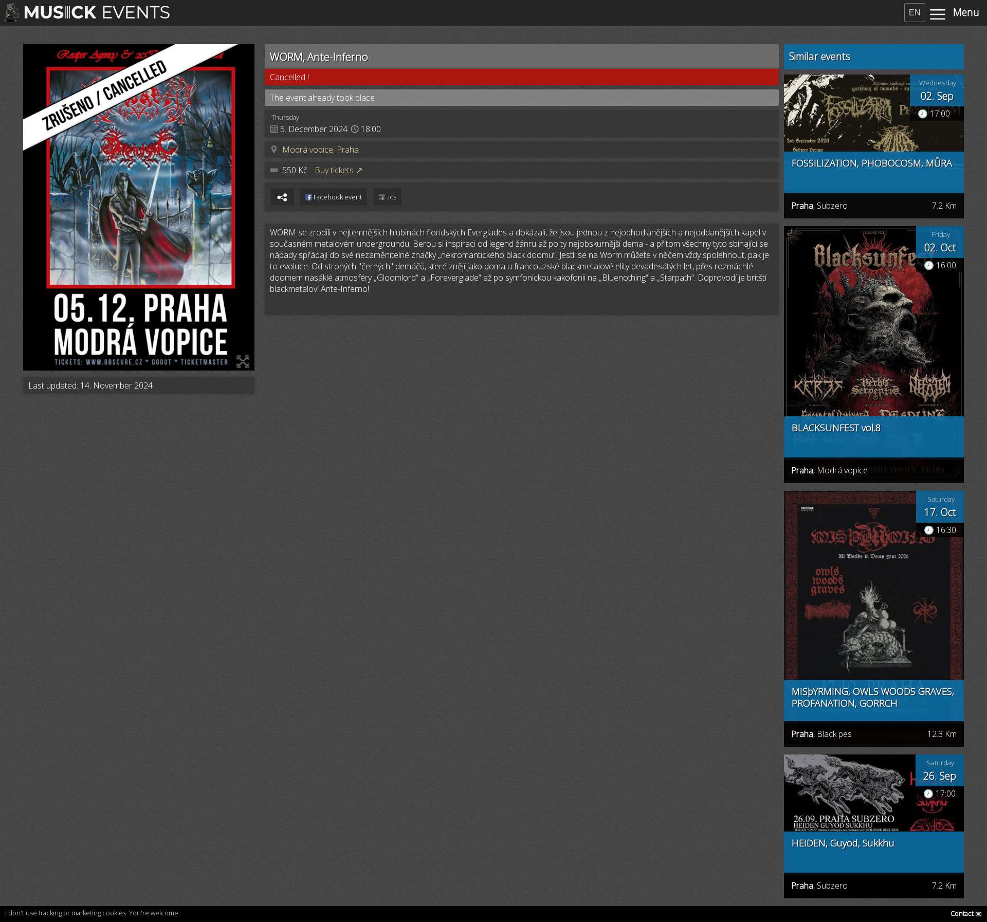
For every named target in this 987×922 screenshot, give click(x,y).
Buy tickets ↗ (338, 170)
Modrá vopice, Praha (320, 149)
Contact (966, 913)
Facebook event (337, 196)
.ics (390, 196)
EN (915, 12)
